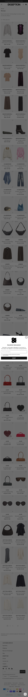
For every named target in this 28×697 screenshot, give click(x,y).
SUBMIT (14, 358)
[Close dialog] (26, 337)
